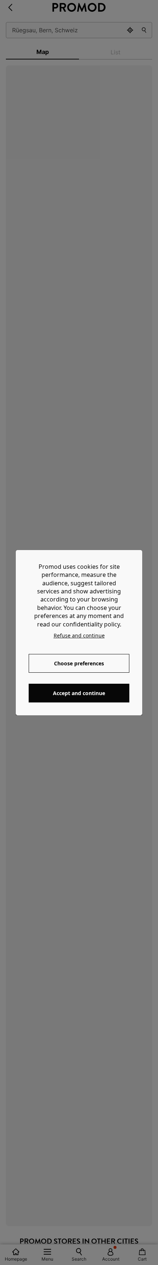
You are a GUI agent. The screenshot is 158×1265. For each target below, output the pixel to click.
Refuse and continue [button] (79, 635)
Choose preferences (79, 663)
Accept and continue (79, 693)
